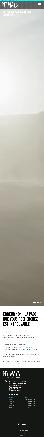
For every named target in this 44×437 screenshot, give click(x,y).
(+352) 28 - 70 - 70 (15, 389)
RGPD (22, 435)
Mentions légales (22, 433)
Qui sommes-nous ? (22, 430)
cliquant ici (29, 347)
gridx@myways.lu (15, 390)
